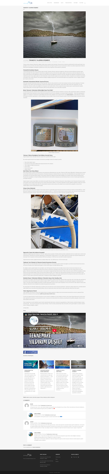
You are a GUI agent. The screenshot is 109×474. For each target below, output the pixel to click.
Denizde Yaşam (34, 61)
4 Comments (54, 61)
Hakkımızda (58, 457)
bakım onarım (29, 397)
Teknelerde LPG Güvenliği (45, 457)
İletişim (57, 461)
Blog (57, 459)
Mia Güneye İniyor (34, 312)
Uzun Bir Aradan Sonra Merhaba (46, 460)
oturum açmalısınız (36, 447)
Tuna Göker (48, 61)
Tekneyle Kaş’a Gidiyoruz (45, 464)
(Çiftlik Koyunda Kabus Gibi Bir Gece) (47, 293)
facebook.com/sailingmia (28, 355)
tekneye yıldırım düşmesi (49, 397)
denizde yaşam (36, 397)
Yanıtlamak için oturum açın (46, 405)
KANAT (31, 421)
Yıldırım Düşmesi (41, 61)
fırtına (41, 397)
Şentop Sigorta (70, 94)
